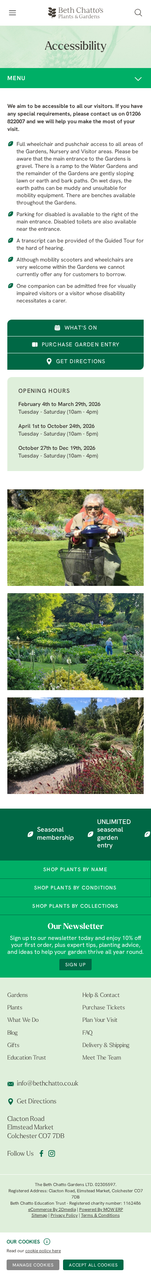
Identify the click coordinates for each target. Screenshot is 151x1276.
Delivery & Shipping (105, 1046)
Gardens (17, 995)
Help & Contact (101, 995)
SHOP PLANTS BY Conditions (75, 888)
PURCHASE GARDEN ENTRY (80, 345)
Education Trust (26, 1058)
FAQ (87, 1033)
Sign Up (75, 965)
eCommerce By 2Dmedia (52, 1210)
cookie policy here (43, 1251)
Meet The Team (101, 1058)
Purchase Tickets (103, 1008)
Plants (14, 1008)
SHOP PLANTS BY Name (75, 870)
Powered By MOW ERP (101, 1210)
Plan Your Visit (100, 1020)
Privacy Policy (64, 1215)
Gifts (13, 1046)
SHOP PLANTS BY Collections (75, 906)
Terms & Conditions (100, 1215)
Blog (12, 1033)
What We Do (22, 1020)
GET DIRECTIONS (81, 362)
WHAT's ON (81, 328)
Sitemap (39, 1215)
